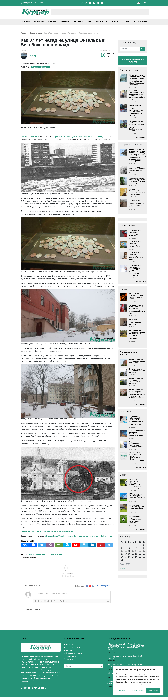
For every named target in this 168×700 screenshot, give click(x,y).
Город (51, 555)
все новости (140, 137)
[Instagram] (84, 545)
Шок (89, 22)
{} (64, 601)
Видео (123, 289)
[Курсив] (38, 601)
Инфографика (127, 225)
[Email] (59, 545)
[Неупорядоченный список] (51, 601)
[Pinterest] (101, 545)
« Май (122, 568)
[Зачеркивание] (45, 601)
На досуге (101, 22)
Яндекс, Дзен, (51, 536)
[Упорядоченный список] (48, 601)
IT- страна (125, 411)
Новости (39, 22)
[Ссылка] (61, 601)
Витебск (78, 22)
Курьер (33, 56)
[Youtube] (76, 545)
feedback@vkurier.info (30, 670)
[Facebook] (33, 545)
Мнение (65, 22)
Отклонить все (137, 690)
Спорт (123, 475)
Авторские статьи (129, 70)
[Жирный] (35, 601)
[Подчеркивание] (41, 601)
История (44, 67)
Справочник (140, 22)
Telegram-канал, (81, 536)
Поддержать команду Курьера (132, 61)
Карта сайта (71, 656)
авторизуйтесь (104, 586)
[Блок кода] (57, 601)
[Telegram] (42, 545)
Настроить (122, 690)
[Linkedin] (92, 545)
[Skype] (67, 545)
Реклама (69, 659)
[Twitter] (109, 545)
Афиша (115, 22)
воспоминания (37, 555)
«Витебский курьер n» (30, 137)
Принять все (153, 690)
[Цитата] (54, 601)
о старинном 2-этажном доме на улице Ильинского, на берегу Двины (80, 137)
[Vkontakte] (25, 545)
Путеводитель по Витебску (129, 353)
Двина (59, 555)
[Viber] (50, 545)
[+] (67, 601)
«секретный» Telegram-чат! (101, 536)
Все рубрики (36, 33)
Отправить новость (74, 653)
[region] (138, 680)
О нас (127, 22)
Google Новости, (65, 536)
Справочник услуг (73, 647)
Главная (25, 22)
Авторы (52, 22)
